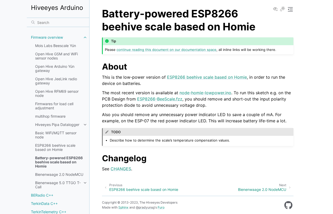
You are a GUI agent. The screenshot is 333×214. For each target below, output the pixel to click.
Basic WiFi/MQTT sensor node (55, 135)
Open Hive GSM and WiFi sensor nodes (56, 56)
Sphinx (123, 207)
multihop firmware (50, 116)
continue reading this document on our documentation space (166, 50)
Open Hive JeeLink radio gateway (56, 81)
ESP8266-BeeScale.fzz (159, 99)
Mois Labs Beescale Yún (55, 45)
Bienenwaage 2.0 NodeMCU (59, 174)
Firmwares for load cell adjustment (54, 106)
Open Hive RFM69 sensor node (57, 93)
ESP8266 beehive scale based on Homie (55, 147)
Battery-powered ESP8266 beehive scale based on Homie (59, 162)
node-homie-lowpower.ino (205, 92)
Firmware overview (47, 37)
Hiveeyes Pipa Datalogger (57, 124)
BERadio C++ (42, 195)
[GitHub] (288, 205)
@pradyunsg (145, 207)
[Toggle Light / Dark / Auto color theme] (282, 9)
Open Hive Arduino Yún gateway (54, 68)
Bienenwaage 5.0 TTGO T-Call (58, 184)
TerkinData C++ (44, 203)
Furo (161, 207)
